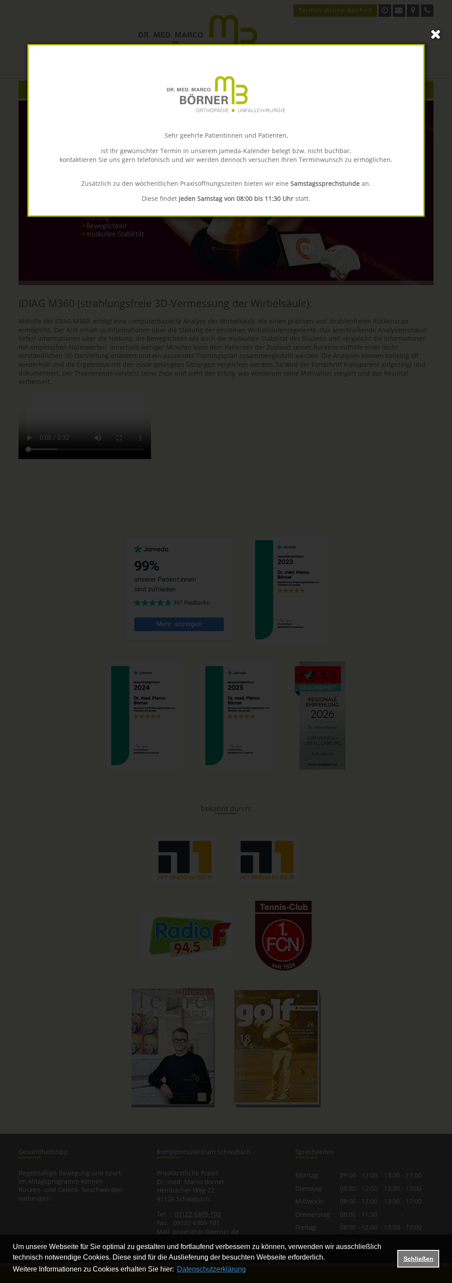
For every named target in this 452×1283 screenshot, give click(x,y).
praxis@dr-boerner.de (206, 1231)
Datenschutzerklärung (211, 1269)
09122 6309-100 (197, 1214)
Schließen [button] (418, 1258)
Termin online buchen (335, 10)
